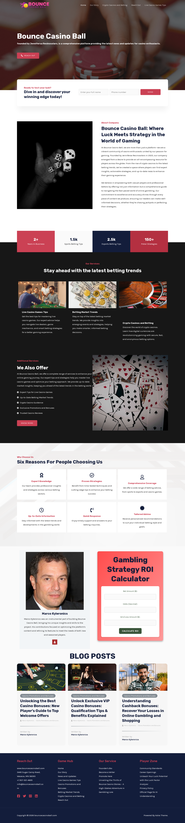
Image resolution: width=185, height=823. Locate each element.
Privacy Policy (146, 788)
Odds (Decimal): (130, 604)
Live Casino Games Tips (69, 780)
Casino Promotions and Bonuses (38, 696)
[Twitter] (24, 796)
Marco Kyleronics (28, 720)
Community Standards (151, 768)
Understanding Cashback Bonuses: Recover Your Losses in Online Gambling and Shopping (143, 711)
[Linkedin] (36, 796)
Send (150, 92)
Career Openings (148, 772)
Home (61, 768)
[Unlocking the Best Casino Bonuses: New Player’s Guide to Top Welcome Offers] (41, 677)
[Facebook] (18, 796)
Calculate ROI (130, 631)
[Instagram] (30, 796)
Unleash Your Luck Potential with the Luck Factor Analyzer (154, 780)
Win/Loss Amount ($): (130, 617)
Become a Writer (107, 772)
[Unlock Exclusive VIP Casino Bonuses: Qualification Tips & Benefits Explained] (92, 677)
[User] (54, 642)
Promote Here (105, 776)
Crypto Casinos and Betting (71, 796)
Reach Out (63, 800)
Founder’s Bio (105, 768)
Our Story (62, 772)
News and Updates (67, 776)
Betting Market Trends (69, 792)
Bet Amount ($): (130, 591)
